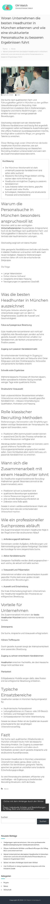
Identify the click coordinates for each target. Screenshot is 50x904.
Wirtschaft (7, 890)
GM (18, 95)
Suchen (4, 817)
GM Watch (21, 5)
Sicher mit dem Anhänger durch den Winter (21, 862)
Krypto (6, 882)
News (13, 49)
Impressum (36, 900)
